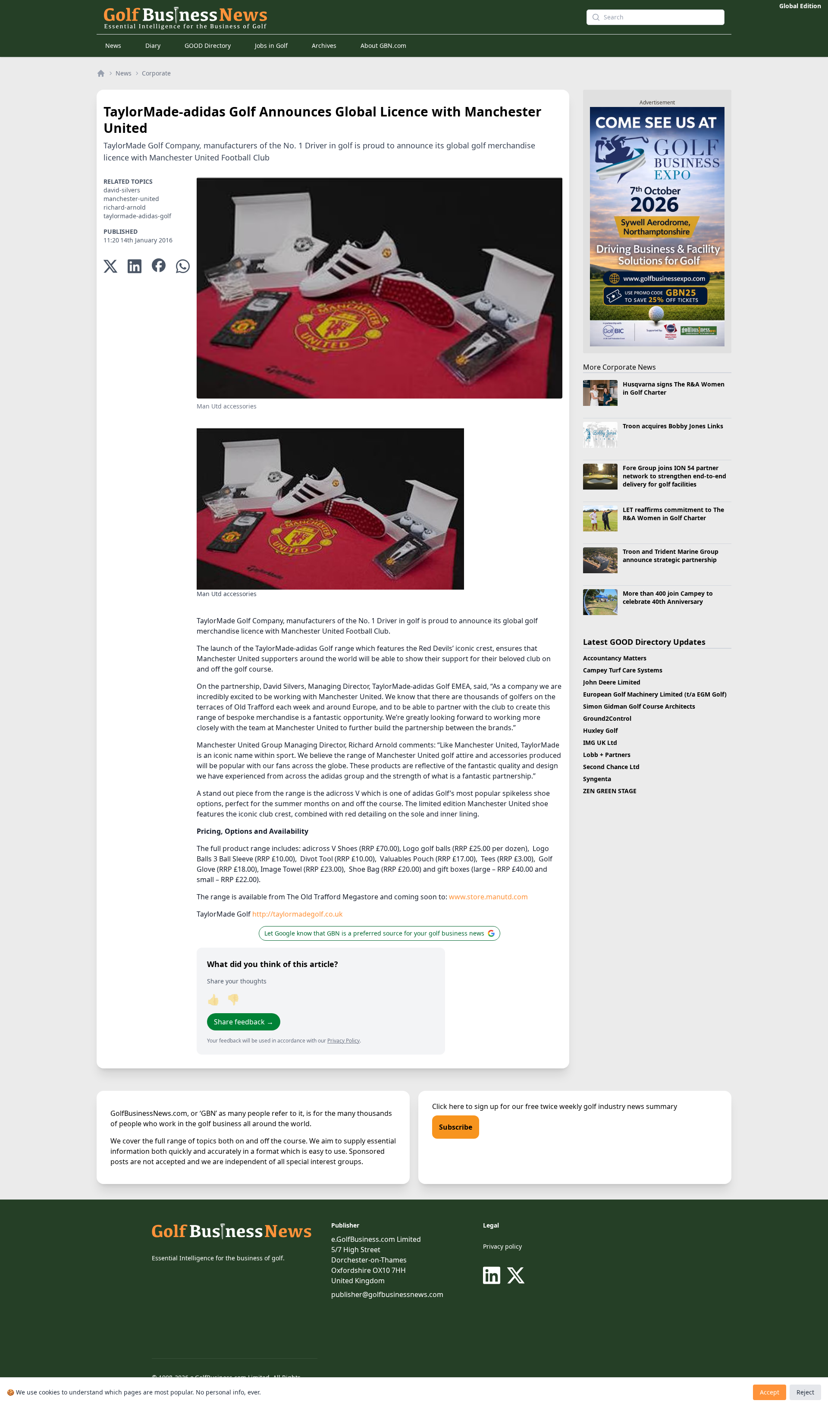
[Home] (101, 73)
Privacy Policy (343, 1040)
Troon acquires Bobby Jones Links (673, 426)
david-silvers (122, 190)
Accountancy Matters (614, 658)
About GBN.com (383, 45)
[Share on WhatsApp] (183, 266)
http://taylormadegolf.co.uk (297, 914)
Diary (152, 45)
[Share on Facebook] (159, 266)
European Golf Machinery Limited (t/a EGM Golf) (655, 694)
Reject (805, 1392)
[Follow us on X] (516, 1275)
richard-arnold (125, 207)
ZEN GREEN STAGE (610, 791)
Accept (769, 1392)
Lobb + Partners (606, 755)
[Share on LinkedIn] (134, 266)
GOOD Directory (208, 45)
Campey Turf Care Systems (622, 670)
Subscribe (455, 1127)
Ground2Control (607, 718)
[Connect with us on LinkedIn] (493, 1275)
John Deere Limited (611, 682)
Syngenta (597, 779)
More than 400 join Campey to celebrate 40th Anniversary (668, 597)
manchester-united (131, 199)
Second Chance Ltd (611, 767)
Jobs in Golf (271, 45)
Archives (324, 45)
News (113, 45)
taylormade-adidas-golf (137, 216)
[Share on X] (110, 266)
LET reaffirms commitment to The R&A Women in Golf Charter (673, 514)
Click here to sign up (465, 1106)
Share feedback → (243, 1022)
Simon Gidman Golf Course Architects (639, 706)
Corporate (156, 73)
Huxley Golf (600, 730)
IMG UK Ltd (600, 742)
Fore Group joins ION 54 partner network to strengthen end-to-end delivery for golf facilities (674, 476)
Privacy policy (502, 1246)
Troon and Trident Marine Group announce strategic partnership (670, 555)
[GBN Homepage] (329, 17)
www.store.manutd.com (488, 896)
